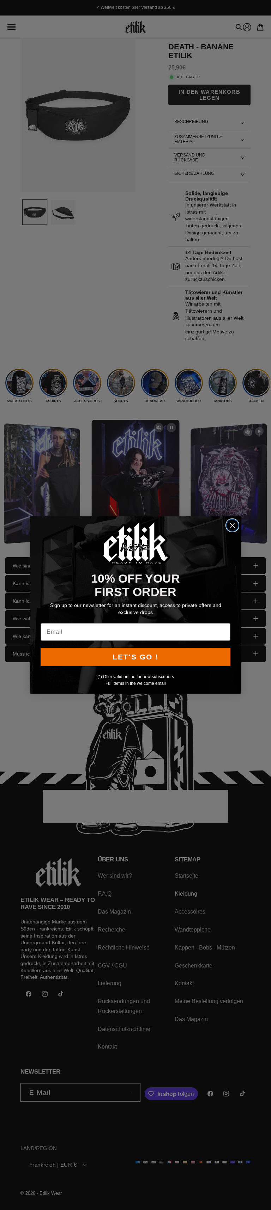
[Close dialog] (232, 525)
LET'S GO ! (135, 657)
